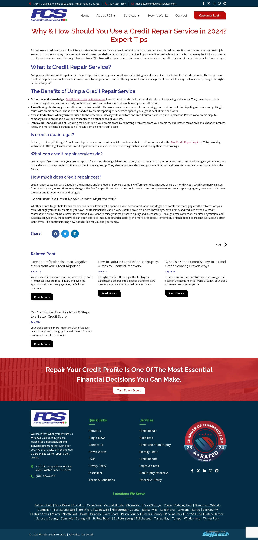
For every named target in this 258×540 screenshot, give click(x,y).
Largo (196, 509)
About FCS (104, 15)
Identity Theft (149, 452)
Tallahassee (143, 518)
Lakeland (183, 509)
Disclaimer (95, 473)
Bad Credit (146, 438)
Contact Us (96, 445)
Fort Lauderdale (64, 509)
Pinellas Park (173, 514)
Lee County (210, 509)
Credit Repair (148, 430)
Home (85, 15)
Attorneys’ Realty (151, 480)
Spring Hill (83, 518)
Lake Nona (167, 509)
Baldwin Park (43, 505)
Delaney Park (183, 505)
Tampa (176, 518)
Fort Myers (85, 509)
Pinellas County (152, 514)
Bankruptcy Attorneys (154, 473)
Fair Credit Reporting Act (186, 142)
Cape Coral (94, 505)
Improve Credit (149, 466)
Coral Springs (152, 505)
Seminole (67, 518)
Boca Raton (62, 505)
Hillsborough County (125, 509)
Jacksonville (149, 509)
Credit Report (148, 459)
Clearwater (133, 505)
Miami (56, 514)
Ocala (83, 514)
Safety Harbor (214, 514)
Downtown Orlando (208, 505)
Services (130, 15)
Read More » (42, 297)
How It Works (158, 15)
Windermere (192, 518)
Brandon (78, 505)
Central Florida (114, 505)
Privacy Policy (97, 466)
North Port (70, 514)
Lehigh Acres (40, 514)
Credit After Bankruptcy (155, 445)
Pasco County (130, 514)
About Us (95, 430)
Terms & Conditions (102, 480)
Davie (168, 505)
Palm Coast (111, 514)
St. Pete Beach (101, 518)
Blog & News (97, 438)
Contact (181, 15)
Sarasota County (47, 518)
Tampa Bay (161, 518)
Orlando (95, 514)
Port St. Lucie (193, 514)
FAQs (92, 459)
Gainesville (102, 509)
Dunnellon (44, 509)
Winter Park (211, 518)
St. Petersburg (123, 518)
